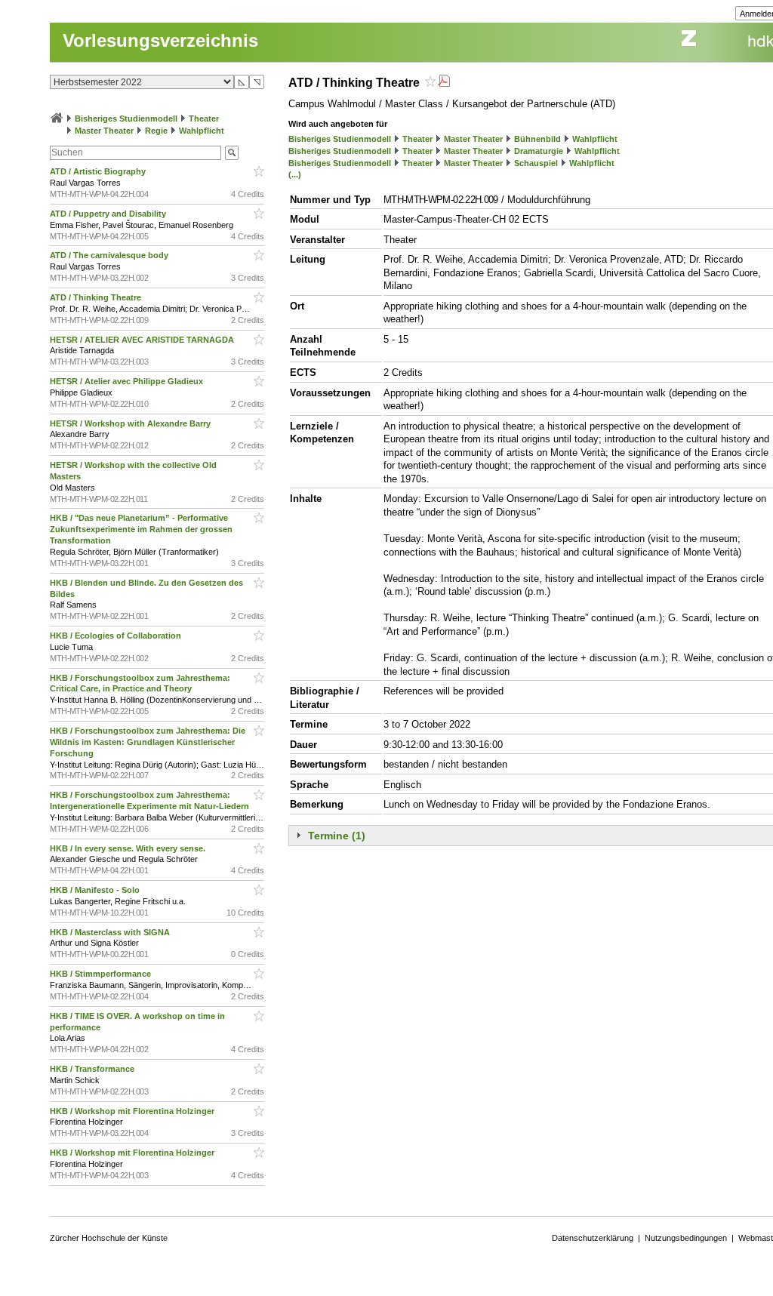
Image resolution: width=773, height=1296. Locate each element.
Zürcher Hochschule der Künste (109, 1237)
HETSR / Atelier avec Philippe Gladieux (127, 381)
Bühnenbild (537, 138)
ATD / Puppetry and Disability (109, 213)
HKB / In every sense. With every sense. (129, 848)
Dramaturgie (538, 150)
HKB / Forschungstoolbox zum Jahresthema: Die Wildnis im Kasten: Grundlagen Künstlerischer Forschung (147, 742)
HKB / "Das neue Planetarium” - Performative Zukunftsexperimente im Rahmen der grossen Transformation (141, 529)
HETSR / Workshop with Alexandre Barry (131, 423)
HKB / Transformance (93, 1068)
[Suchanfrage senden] (232, 153)
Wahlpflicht (201, 130)
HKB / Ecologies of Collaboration (116, 635)
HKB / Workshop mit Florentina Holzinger (133, 1111)
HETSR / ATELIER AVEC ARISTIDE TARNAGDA (143, 339)
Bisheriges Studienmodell (126, 118)
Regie (156, 130)
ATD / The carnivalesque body (110, 255)
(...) (294, 174)
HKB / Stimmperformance (101, 973)
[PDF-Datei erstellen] (444, 82)
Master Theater (104, 130)
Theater (204, 118)
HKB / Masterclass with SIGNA (111, 932)
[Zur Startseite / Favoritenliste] (56, 118)
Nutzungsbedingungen (686, 1237)
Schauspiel (536, 163)
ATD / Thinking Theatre (96, 297)
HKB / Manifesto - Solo (96, 889)
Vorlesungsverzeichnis (160, 40)
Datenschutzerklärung (592, 1237)
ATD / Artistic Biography (99, 171)
